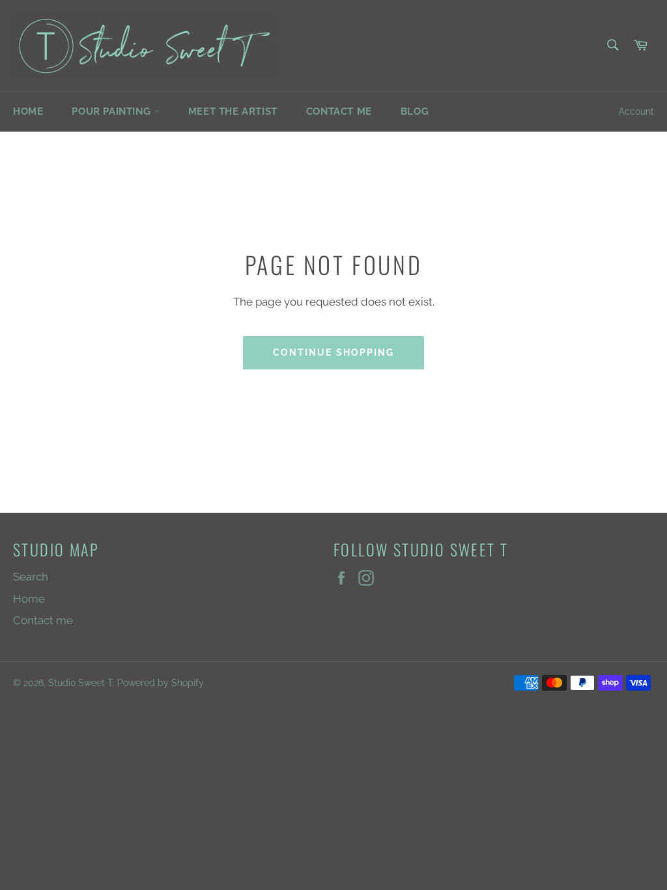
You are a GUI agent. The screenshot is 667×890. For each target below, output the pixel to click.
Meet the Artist (232, 111)
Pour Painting (112, 111)
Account (636, 111)
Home (28, 111)
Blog (415, 111)
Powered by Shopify (160, 683)
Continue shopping (334, 352)
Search (30, 576)
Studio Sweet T (80, 683)
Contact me (339, 111)
